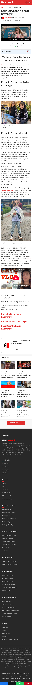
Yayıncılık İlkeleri (15, 678)
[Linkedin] (17, 343)
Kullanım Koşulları (7, 496)
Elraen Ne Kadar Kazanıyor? (6, 416)
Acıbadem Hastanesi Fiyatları (10, 610)
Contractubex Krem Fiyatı (9, 613)
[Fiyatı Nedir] (7, 346)
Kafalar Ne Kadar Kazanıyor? (14, 321)
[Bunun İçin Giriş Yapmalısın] (8, 43)
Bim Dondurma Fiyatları (8, 513)
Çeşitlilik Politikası (24, 676)
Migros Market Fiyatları (8, 584)
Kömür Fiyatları (6, 548)
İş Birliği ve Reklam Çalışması (10, 639)
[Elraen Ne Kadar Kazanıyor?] (8, 404)
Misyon (4, 673)
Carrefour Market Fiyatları (9, 587)
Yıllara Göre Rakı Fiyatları (9, 561)
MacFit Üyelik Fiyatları (8, 541)
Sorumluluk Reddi (7, 499)
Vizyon (9, 673)
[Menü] (29, 2)
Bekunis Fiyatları (6, 616)
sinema (28, 259)
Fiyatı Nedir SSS (6, 493)
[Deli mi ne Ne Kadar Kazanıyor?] (24, 404)
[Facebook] (13, 343)
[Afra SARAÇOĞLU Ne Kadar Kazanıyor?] (24, 365)
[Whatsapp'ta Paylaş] (20, 683)
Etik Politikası (6, 676)
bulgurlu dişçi (6, 633)
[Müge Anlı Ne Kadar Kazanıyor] (8, 384)
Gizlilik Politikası (6, 678)
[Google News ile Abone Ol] (16, 46)
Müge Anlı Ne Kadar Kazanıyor (7, 395)
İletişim (4, 484)
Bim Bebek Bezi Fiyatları (9, 519)
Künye (3, 486)
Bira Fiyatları (5, 470)
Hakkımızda (5, 490)
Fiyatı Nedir (7, 2)
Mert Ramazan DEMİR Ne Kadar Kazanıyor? (8, 376)
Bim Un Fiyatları (6, 509)
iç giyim (4, 630)
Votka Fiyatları (6, 467)
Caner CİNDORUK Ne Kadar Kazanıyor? (23, 395)
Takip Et (17, 349)
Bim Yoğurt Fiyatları (7, 516)
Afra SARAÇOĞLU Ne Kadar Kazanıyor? (24, 376)
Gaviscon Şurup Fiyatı (8, 607)
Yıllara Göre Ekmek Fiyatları (10, 564)
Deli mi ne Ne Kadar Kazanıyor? (23, 416)
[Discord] (21, 343)
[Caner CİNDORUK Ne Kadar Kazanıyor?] (24, 384)
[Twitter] (11, 343)
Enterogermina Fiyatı (8, 604)
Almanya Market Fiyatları (9, 535)
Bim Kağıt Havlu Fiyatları (9, 525)
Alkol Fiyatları (6, 590)
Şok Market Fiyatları (7, 581)
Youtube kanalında (7, 190)
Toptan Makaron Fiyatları (9, 545)
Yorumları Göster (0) (15, 422)
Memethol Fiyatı (6, 601)
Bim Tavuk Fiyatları (7, 522)
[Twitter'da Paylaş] (12, 683)
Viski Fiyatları (6, 464)
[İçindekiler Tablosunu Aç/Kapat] (27, 51)
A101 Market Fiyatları (8, 578)
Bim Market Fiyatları (7, 575)
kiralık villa (5, 627)
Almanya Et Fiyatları (7, 538)
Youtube (3, 65)
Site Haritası (26, 673)
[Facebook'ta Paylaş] (4, 683)
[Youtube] (19, 343)
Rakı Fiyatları (5, 473)
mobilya (4, 636)
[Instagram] (15, 343)
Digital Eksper (8, 667)
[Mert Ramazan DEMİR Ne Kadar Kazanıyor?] (8, 365)
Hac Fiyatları (5, 551)
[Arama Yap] (26, 2)
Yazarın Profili (25, 340)
